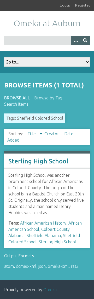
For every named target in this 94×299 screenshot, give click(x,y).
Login (65, 5)
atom (9, 266)
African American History (43, 223)
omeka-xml (58, 266)
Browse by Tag (48, 98)
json (42, 266)
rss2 (75, 266)
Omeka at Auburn (47, 23)
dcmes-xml (26, 266)
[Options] (75, 40)
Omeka (50, 289)
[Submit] (85, 40)
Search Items (16, 104)
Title (32, 133)
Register (82, 5)
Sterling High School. (58, 241)
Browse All (17, 98)
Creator (52, 133)
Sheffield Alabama (44, 235)
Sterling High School (38, 161)
